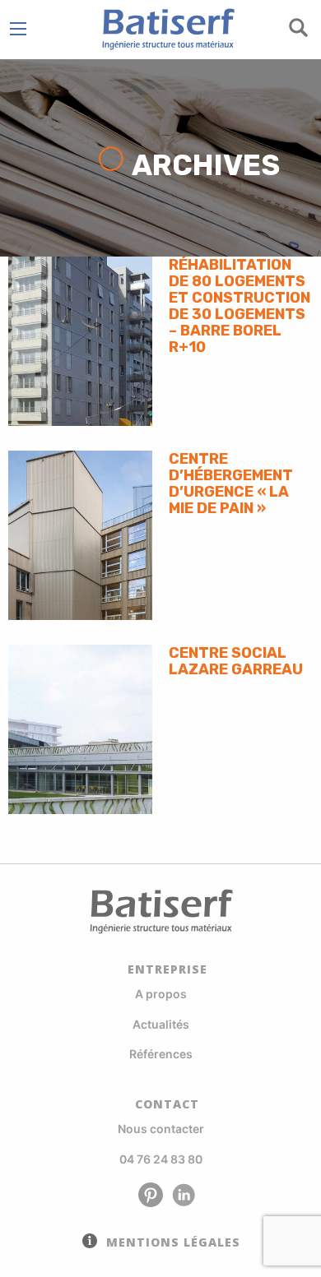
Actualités (161, 1024)
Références (161, 1054)
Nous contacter (161, 1129)
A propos (161, 994)
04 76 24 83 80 (160, 1159)
